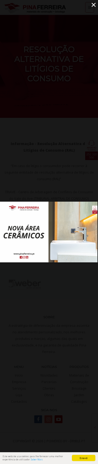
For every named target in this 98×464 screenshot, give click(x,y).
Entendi (84, 458)
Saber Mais (37, 459)
